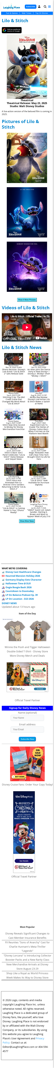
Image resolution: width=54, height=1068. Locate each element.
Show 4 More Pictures (27, 300)
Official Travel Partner (27, 700)
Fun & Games (12, 13)
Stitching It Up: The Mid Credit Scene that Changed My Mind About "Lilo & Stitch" (13, 400)
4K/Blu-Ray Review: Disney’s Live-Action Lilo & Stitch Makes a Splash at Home (39, 400)
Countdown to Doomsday (20, 591)
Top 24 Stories (41, 13)
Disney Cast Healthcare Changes (23, 571)
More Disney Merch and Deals (27, 655)
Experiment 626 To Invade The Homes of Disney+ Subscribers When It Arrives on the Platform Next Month (38, 429)
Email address (27, 724)
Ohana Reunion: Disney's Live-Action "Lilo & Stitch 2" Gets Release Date (13, 371)
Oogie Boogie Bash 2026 (19, 587)
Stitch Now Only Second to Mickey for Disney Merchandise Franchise (14, 427)
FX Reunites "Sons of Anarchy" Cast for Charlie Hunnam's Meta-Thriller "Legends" (27, 946)
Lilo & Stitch (15, 20)
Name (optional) (27, 712)
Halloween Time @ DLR (18, 583)
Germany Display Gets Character (24, 579)
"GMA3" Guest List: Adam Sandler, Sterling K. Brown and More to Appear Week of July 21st (39, 513)
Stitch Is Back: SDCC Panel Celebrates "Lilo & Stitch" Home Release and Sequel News (14, 455)
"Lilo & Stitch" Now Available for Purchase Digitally (38, 482)
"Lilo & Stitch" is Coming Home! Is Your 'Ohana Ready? (13, 510)
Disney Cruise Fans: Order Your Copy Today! (27, 784)
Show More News (27, 521)
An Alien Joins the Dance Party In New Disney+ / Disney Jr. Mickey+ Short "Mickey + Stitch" (38, 372)
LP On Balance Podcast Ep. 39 (22, 594)
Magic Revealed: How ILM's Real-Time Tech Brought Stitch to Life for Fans (38, 455)
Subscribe (30, 7)
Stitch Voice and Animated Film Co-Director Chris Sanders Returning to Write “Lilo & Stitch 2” (13, 484)
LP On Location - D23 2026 (20, 598)
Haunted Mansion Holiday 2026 (23, 575)
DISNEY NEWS (9, 603)
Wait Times (26, 13)
